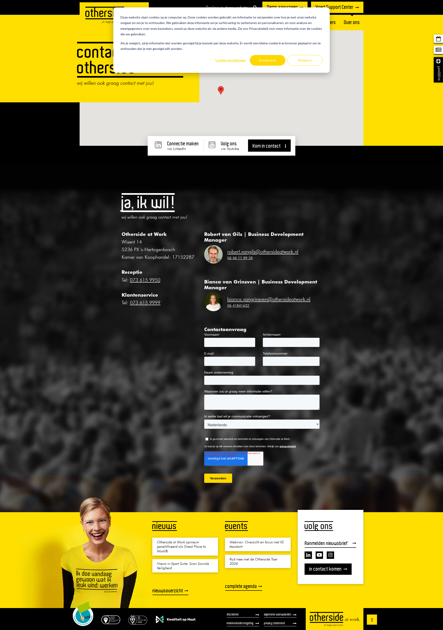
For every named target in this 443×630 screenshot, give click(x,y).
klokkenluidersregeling (240, 623)
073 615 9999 (145, 302)
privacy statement (274, 623)
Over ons (352, 22)
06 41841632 (238, 305)
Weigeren (305, 60)
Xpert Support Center (334, 7)
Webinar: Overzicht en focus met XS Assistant (257, 544)
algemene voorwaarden (277, 614)
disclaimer (233, 614)
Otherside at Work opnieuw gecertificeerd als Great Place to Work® (181, 546)
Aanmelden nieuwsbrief (326, 543)
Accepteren (267, 60)
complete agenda (241, 586)
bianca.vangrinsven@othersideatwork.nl (268, 299)
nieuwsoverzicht (168, 590)
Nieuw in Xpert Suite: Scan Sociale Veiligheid (183, 565)
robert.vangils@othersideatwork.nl (262, 252)
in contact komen (325, 569)
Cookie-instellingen (230, 60)
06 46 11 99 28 (240, 258)
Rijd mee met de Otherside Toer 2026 (254, 561)
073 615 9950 (145, 280)
